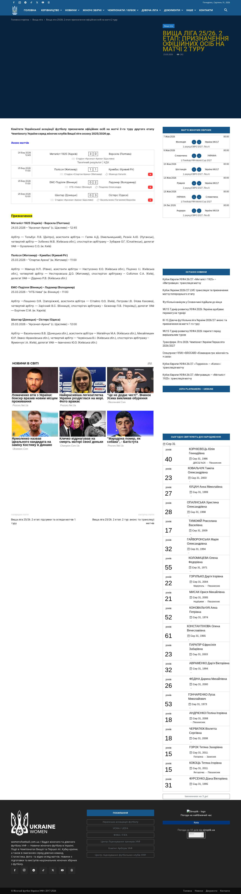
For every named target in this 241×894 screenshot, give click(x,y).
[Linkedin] (102, 109)
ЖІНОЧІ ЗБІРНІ (92, 10)
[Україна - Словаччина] (196, 197)
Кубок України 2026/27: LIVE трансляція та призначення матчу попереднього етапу (195, 292)
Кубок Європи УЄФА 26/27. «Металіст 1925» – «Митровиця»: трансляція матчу (189, 281)
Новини (199, 890)
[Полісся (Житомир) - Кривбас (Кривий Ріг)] (82, 171)
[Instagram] (19, 2)
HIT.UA (191, 834)
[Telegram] (25, 2)
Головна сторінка (20, 19)
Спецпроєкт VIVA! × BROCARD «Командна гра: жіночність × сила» (196, 355)
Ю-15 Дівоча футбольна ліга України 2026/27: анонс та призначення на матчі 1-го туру (195, 322)
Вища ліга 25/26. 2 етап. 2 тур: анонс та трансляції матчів (123, 521)
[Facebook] (13, 2)
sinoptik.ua (209, 829)
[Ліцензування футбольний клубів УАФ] (120, 855)
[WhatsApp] (94, 109)
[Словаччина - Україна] (196, 156)
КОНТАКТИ (206, 10)
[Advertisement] (82, 480)
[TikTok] (31, 2)
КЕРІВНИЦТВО (50, 10)
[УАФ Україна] (120, 822)
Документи (211, 890)
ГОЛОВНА (30, 10)
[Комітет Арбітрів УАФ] (120, 848)
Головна (187, 890)
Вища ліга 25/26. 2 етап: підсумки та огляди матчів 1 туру (43, 521)
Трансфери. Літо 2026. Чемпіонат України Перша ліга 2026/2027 (194, 344)
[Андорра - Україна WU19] (196, 211)
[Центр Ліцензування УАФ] (120, 841)
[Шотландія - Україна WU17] (196, 169)
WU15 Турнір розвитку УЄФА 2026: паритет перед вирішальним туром (192, 333)
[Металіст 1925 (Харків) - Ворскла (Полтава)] (82, 157)
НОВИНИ (71, 10)
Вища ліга (37, 19)
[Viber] (86, 109)
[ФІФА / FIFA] (120, 835)
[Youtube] (43, 2)
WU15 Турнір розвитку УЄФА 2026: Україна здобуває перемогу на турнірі (193, 311)
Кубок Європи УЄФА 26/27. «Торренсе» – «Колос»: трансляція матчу (192, 365)
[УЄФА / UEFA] (120, 828)
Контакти (225, 890)
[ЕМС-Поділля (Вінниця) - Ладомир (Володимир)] (82, 184)
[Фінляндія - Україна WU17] (196, 142)
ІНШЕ (189, 10)
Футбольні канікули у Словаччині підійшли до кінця (192, 302)
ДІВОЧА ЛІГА (150, 10)
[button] (225, 10)
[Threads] (48, 2)
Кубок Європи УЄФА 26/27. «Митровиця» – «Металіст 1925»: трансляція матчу (194, 376)
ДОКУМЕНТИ (172, 10)
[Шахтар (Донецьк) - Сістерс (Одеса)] (82, 197)
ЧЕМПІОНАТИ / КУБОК (122, 10)
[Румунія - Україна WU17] (196, 183)
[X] (37, 2)
